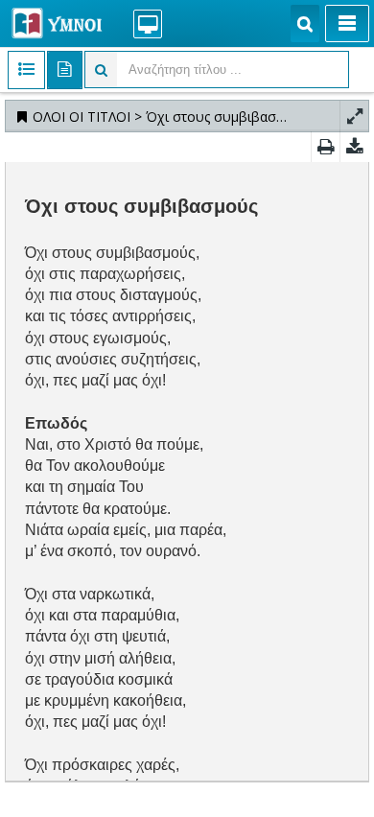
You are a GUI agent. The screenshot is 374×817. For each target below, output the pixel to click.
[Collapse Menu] (347, 23)
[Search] (305, 23)
